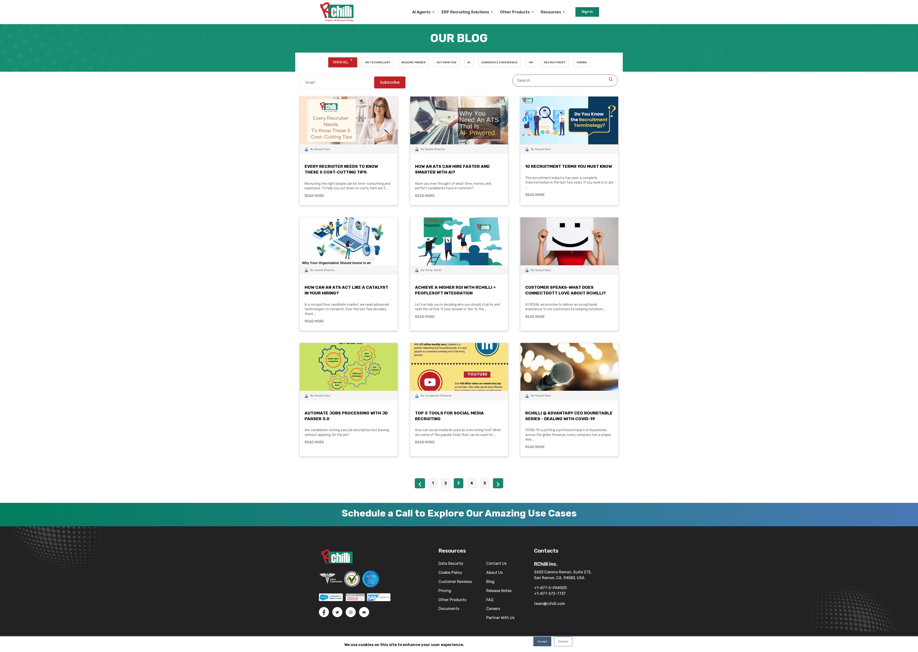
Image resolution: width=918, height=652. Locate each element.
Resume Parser (413, 62)
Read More (314, 196)
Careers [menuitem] (493, 608)
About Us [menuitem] (494, 572)
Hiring (582, 62)
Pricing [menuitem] (444, 590)
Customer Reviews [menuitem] (455, 581)
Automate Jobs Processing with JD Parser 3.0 (346, 416)
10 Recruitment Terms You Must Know (568, 166)
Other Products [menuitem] (452, 600)
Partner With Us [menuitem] (500, 617)
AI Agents (421, 12)
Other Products (515, 12)
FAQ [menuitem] (489, 600)
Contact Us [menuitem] (496, 563)
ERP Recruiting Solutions (465, 12)
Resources (551, 12)
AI (468, 62)
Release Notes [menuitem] (499, 590)
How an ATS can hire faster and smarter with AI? (452, 169)
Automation (446, 62)
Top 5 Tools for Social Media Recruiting (449, 416)
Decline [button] (563, 641)
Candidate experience (499, 62)
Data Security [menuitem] (450, 563)
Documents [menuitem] (448, 608)
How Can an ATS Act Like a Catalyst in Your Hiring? (346, 290)
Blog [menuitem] (490, 581)
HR (531, 62)
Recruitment (555, 62)
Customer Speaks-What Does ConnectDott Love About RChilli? (565, 290)
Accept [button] (542, 641)
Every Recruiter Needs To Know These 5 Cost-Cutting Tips (341, 169)
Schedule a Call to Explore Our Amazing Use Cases (459, 513)
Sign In (587, 12)
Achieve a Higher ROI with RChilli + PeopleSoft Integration (455, 290)
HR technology (377, 62)
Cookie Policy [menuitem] (450, 572)
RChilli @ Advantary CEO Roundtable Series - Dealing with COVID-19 (568, 416)
